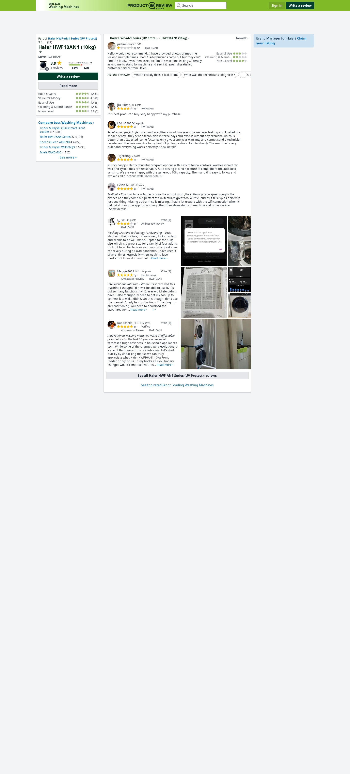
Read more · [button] (142, 310)
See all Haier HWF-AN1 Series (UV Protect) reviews (177, 375)
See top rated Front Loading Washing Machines (177, 385)
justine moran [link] (126, 44)
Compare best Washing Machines (65, 122)
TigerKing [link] (124, 156)
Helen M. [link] (123, 185)
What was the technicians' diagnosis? (209, 75)
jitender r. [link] (123, 105)
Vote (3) (166, 271)
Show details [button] (167, 147)
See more (67, 157)
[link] (112, 46)
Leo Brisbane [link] (126, 123)
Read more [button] (158, 258)
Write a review (300, 5)
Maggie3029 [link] (125, 271)
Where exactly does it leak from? (156, 75)
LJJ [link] (118, 220)
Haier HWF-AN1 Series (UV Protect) (72, 38)
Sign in (277, 5)
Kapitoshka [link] (124, 323)
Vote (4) (166, 220)
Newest (241, 38)
